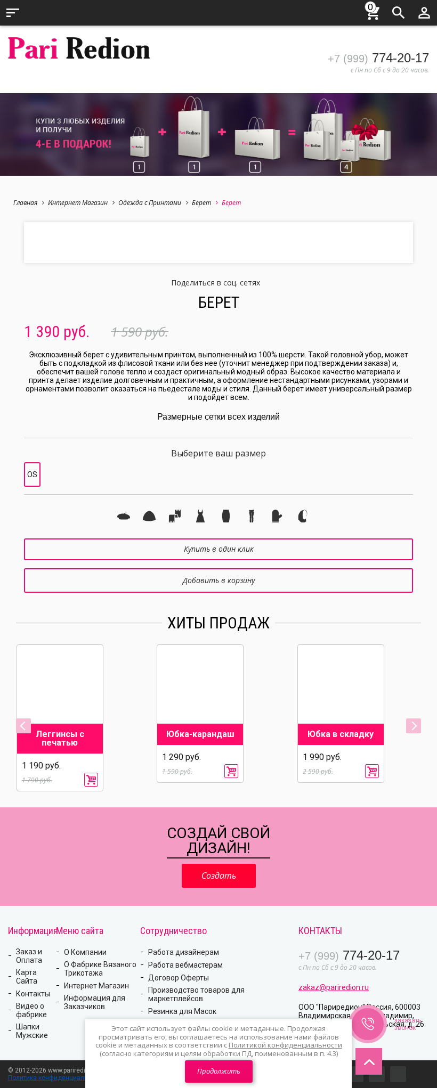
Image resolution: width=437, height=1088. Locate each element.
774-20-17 (378, 58)
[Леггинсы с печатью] (251, 516)
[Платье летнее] (200, 516)
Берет (201, 202)
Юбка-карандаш (200, 734)
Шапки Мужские (32, 1031)
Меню (13, 13)
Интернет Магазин (78, 202)
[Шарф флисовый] (174, 516)
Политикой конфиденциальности (285, 1045)
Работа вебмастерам (185, 965)
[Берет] (123, 516)
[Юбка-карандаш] (226, 516)
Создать (218, 875)
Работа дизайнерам (183, 952)
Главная (25, 202)
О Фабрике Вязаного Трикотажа (100, 968)
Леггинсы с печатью (60, 738)
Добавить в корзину (219, 580)
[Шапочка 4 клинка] (149, 516)
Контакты (33, 993)
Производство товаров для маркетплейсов (196, 994)
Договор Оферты (178, 978)
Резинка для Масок (182, 1011)
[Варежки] (277, 516)
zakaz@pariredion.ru (333, 987)
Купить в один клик (219, 549)
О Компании (85, 952)
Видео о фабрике (31, 1010)
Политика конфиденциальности (56, 1078)
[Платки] (302, 516)
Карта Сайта (26, 976)
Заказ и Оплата (29, 955)
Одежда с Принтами (149, 202)
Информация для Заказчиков (94, 1002)
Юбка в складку (340, 734)
